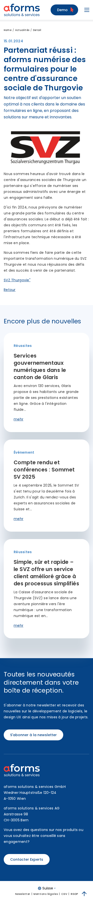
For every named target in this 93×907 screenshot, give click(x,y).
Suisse (47, 888)
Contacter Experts (26, 859)
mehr (18, 419)
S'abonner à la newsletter (33, 734)
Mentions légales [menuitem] (45, 894)
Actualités (22, 30)
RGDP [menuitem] (74, 894)
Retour (10, 289)
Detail (37, 30)
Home (7, 30)
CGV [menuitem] (64, 894)
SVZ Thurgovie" (17, 280)
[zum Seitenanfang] (84, 894)
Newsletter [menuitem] (22, 894)
